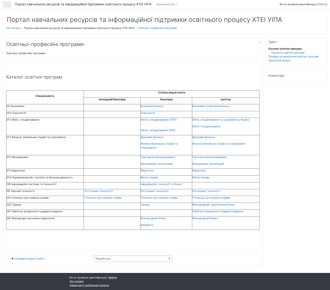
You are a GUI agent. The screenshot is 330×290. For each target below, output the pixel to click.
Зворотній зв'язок (279, 60)
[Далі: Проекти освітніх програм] (257, 65)
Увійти (322, 4)
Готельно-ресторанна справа (103, 197)
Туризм (145, 204)
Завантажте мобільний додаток (89, 285)
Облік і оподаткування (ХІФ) (158, 130)
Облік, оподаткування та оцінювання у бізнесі (221, 119)
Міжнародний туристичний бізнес (213, 204)
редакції (146, 224)
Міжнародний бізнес (205, 218)
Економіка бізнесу (152, 106)
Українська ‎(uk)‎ (166, 4)
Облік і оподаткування (206, 126)
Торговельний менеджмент (158, 157)
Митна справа (149, 177)
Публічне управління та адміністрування (217, 211)
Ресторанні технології (98, 191)
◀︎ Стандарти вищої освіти (27, 258)
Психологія (148, 113)
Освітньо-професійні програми (157, 28)
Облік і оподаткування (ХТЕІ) (159, 119)
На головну (13, 28)
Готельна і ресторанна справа (211, 197)
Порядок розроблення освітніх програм (293, 56)
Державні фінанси (152, 137)
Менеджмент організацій (156, 163)
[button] (257, 42)
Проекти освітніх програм (288, 52)
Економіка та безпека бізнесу (210, 106)
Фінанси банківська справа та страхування (218, 143)
